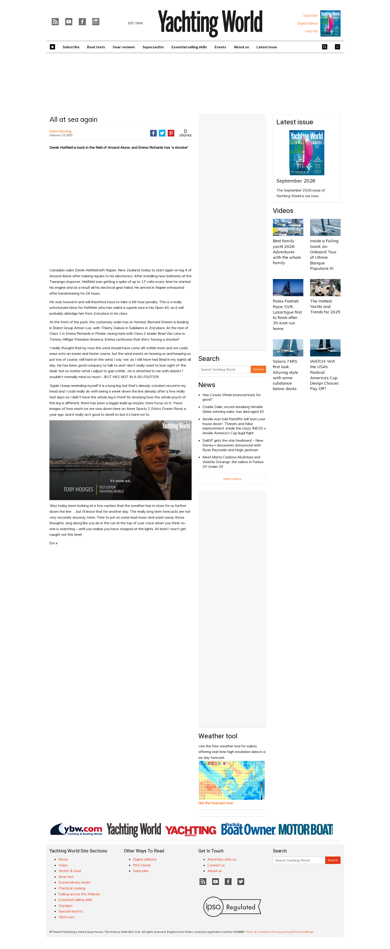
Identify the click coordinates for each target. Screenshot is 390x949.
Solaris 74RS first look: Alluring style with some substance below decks (285, 375)
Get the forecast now (215, 803)
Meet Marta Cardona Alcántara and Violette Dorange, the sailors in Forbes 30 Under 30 (233, 462)
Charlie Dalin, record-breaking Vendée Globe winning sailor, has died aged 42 (233, 409)
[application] (120, 460)
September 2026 (295, 181)
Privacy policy (282, 931)
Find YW (311, 31)
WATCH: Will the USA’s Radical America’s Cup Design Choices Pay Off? (324, 375)
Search (258, 369)
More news (232, 478)
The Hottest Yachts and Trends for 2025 (325, 306)
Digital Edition (307, 23)
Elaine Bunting (60, 131)
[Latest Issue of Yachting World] (330, 23)
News (206, 385)
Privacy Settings (303, 931)
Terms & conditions (258, 931)
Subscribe (310, 16)
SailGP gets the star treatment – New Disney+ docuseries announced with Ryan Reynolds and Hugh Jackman (232, 445)
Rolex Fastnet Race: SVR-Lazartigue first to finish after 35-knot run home (287, 314)
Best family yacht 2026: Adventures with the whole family (287, 251)
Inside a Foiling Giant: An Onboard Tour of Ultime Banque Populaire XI (324, 254)
